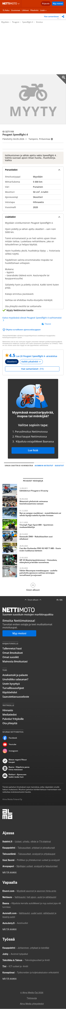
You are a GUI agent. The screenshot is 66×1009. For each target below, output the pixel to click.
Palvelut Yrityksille (13, 718)
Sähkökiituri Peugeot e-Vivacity (33, 489)
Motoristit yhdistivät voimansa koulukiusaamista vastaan (33, 501)
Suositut (59, 465)
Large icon (61, 79)
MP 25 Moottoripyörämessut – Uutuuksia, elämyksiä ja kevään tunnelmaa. (33, 560)
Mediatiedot (9, 714)
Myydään (5, 22)
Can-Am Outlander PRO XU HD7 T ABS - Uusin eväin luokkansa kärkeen (33, 548)
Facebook (13, 738)
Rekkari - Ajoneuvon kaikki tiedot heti (17, 775)
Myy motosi (58, 3)
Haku (7, 10)
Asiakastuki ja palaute (15, 675)
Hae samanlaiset (51, 17)
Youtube (12, 744)
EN (61, 600)
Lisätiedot (10, 216)
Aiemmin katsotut (44, 465)
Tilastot (48, 324)
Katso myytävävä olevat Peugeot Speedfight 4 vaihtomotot (32, 318)
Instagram (13, 750)
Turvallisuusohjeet (13, 688)
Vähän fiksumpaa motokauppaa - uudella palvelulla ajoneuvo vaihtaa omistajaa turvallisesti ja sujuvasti (33, 571)
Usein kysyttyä (11, 683)
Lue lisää (33, 450)
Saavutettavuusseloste (15, 696)
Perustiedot (11, 169)
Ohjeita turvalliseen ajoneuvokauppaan (23, 329)
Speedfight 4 (27, 22)
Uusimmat (15, 10)
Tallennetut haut (12, 648)
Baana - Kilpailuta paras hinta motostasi (19, 768)
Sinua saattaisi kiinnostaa (19, 465)
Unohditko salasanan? (15, 679)
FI (57, 600)
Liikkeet (25, 10)
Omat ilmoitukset (12, 652)
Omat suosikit (10, 657)
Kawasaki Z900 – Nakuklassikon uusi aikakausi (33, 536)
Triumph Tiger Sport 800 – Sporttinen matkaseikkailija (33, 524)
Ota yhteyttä (9, 723)
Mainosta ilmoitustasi (14, 661)
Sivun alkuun (33, 589)
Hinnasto (7, 710)
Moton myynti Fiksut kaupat (18, 760)
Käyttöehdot (9, 692)
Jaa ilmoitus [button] (63, 16)
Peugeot (15, 22)
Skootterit (12, 361)
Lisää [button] (42, 10)
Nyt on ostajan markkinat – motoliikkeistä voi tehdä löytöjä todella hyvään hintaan (33, 513)
